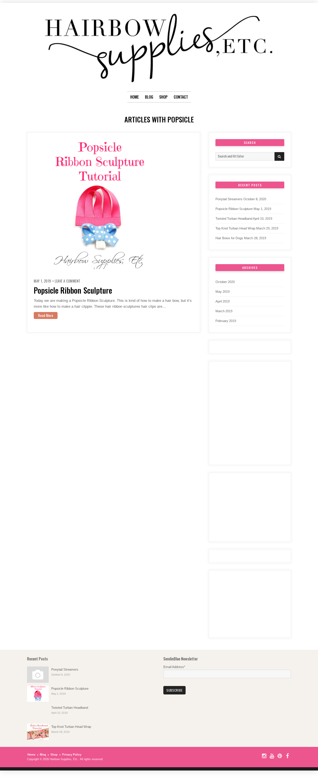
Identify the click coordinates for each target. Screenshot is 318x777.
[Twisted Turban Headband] (38, 713)
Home (134, 97)
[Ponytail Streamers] (38, 674)
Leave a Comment (67, 281)
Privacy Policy (71, 754)
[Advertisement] (249, 604)
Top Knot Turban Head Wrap (235, 228)
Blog (43, 754)
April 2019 (222, 301)
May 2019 (222, 291)
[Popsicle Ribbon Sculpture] (38, 694)
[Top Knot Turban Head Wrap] (38, 732)
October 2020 (225, 282)
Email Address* (174, 667)
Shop (54, 754)
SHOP (163, 97)
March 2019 (223, 311)
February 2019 (225, 321)
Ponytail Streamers (229, 199)
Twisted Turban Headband (233, 218)
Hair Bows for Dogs (229, 238)
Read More (45, 315)
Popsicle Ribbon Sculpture (73, 290)
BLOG (149, 97)
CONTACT (181, 97)
